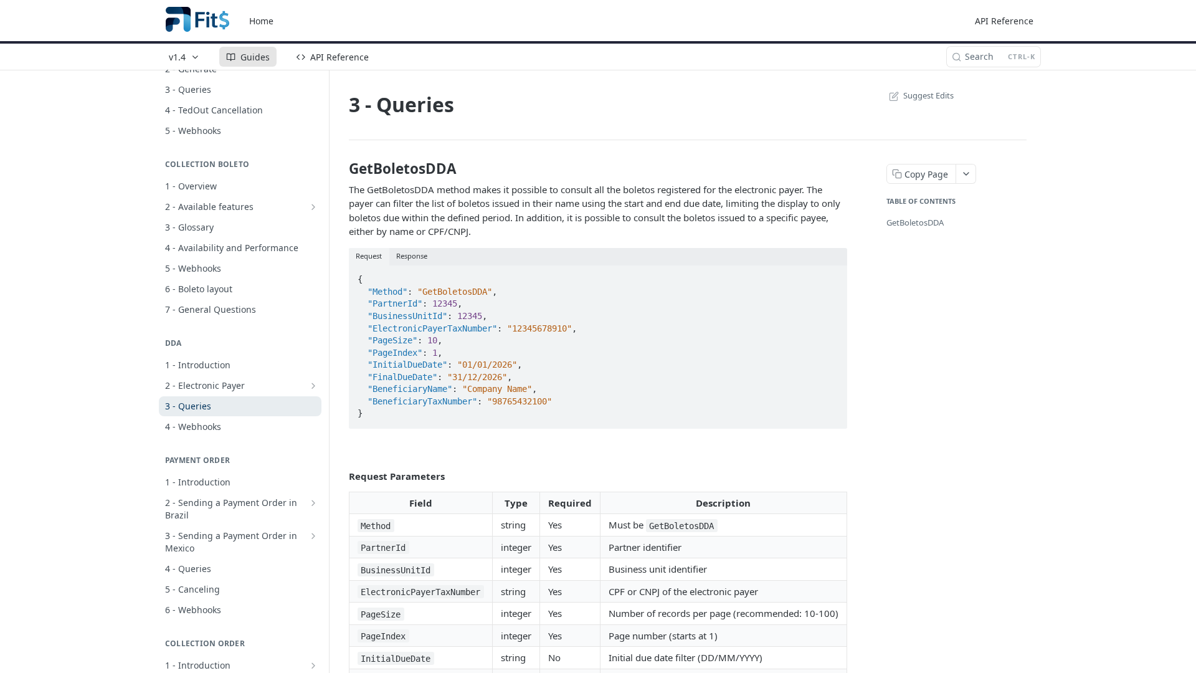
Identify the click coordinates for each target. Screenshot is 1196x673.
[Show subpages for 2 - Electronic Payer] (313, 386)
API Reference (1004, 21)
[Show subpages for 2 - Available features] (313, 207)
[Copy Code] (832, 275)
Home (261, 21)
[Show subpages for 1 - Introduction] (313, 666)
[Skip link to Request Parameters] (340, 476)
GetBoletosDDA (915, 222)
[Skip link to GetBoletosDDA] (340, 169)
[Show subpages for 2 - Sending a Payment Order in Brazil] (313, 503)
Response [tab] (411, 255)
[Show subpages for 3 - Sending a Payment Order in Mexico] (313, 536)
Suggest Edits (928, 95)
